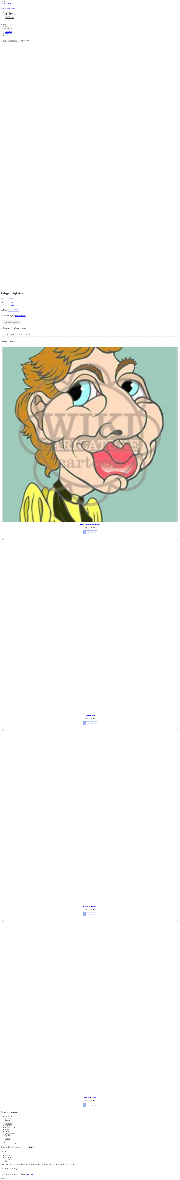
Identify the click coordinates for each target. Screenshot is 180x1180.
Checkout (8, 1159)
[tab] (11, 322)
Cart (6, 1161)
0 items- (9, 18)
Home (4, 41)
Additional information (11, 322)
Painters (7, 1131)
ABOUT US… (10, 14)
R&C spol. (30, 1174)
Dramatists (8, 1124)
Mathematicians (13, 41)
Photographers (9, 1133)
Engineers (8, 1125)
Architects (8, 1116)
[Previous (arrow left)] (1, 1178)
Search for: (4, 1147)
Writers (7, 1139)
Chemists (8, 1118)
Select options (91, 532)
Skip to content (6, 3)
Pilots (7, 1137)
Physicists (8, 1135)
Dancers (7, 1120)
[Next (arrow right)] (4, 1178)
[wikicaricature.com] (8, 8)
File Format (5, 303)
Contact (7, 16)
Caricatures (8, 12)
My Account (9, 1157)
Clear (12, 305)
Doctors (7, 1122)
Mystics (7, 1129)
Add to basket (13, 309)
